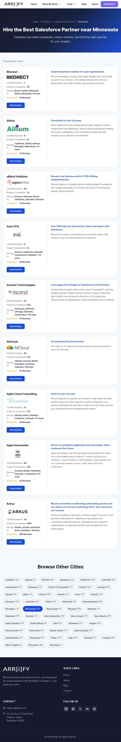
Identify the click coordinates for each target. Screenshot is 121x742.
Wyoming (56, 645)
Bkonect (12, 71)
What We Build (50, 4)
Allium (11, 120)
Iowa (79, 594)
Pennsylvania (14, 630)
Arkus (10, 503)
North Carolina (14, 623)
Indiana (63, 594)
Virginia (109, 637)
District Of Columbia (60, 587)
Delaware (35, 587)
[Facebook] (73, 709)
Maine (51, 601)
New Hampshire (54, 616)
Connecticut (13, 587)
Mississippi (54, 609)
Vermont (90, 637)
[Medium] (87, 709)
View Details (16, 105)
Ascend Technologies (21, 284)
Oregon (95, 623)
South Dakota (14, 637)
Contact (109, 4)
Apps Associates (17, 445)
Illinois (45, 594)
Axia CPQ (13, 226)
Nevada (32, 616)
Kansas (97, 594)
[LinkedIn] (66, 709)
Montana (94, 609)
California (87, 579)
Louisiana (32, 601)
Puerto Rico (36, 630)
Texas (56, 637)
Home (34, 4)
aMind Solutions (17, 176)
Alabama (12, 579)
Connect (47, 22)
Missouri (74, 609)
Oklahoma (75, 623)
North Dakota (38, 623)
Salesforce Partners (64, 22)
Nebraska (12, 616)
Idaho (27, 594)
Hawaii (10, 594)
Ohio (57, 623)
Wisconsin (35, 645)
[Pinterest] (94, 709)
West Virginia (13, 645)
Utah (72, 637)
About (95, 4)
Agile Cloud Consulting (22, 393)
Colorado (108, 579)
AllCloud (12, 341)
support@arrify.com (16, 708)
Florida (85, 587)
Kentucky (12, 601)
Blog (84, 4)
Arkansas (67, 579)
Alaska (30, 579)
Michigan (12, 609)
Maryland (69, 601)
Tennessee (36, 637)
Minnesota (32, 609)
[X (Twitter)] (80, 709)
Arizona (48, 579)
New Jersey (79, 616)
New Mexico (102, 616)
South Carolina (83, 630)
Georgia (104, 587)
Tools (70, 4)
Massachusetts (92, 601)
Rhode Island (58, 630)
